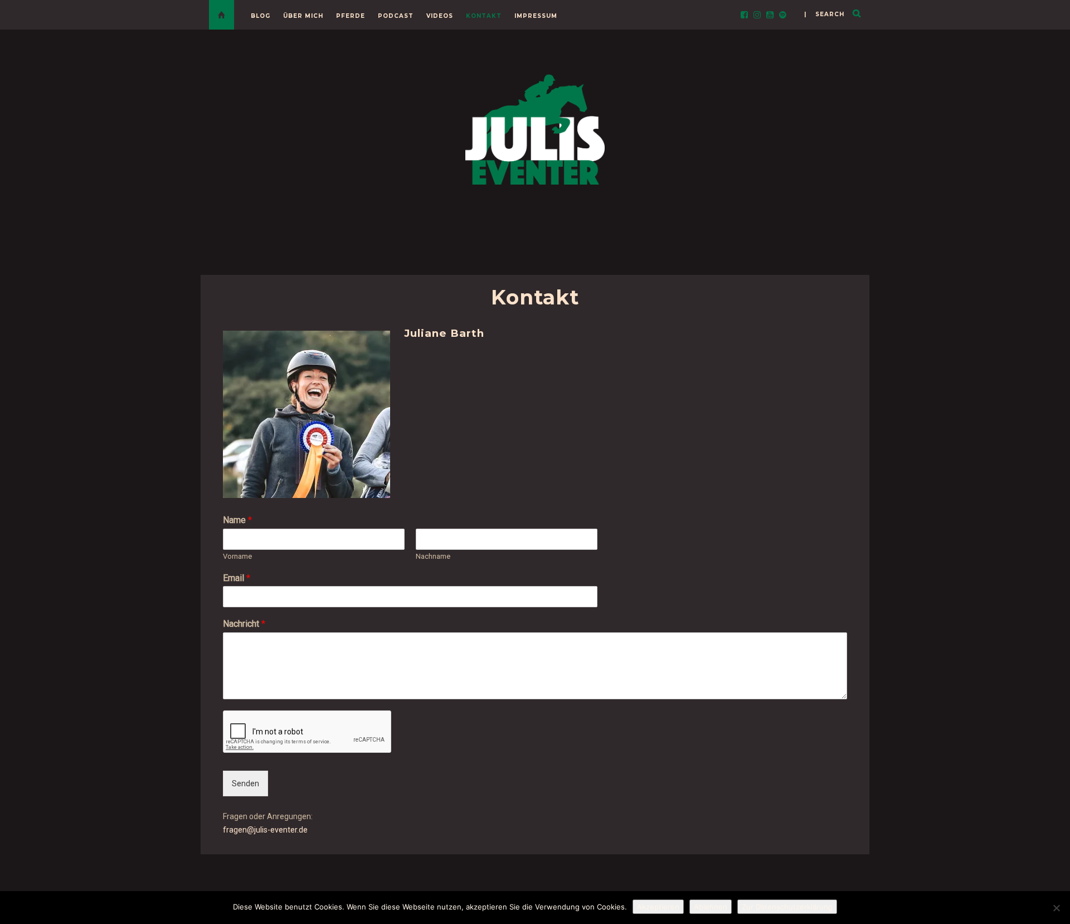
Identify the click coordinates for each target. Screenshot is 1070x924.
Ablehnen (710, 906)
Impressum (535, 16)
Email (236, 578)
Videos (439, 16)
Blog (260, 16)
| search (824, 14)
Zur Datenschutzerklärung (787, 906)
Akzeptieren (658, 906)
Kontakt (484, 16)
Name (237, 520)
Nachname (433, 556)
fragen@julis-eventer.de (265, 829)
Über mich (303, 16)
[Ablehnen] (1056, 907)
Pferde (350, 16)
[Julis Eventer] (535, 127)
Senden (245, 783)
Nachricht (244, 623)
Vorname (237, 556)
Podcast (396, 16)
